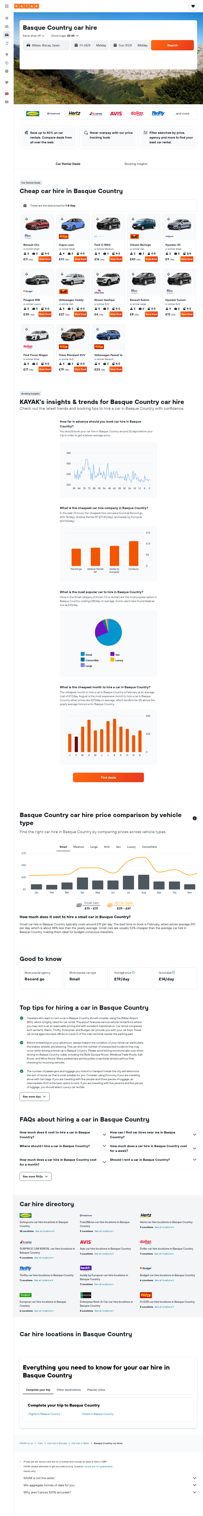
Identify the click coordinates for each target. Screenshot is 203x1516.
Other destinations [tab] (69, 1390)
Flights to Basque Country (44, 1414)
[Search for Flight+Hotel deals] (7, 43)
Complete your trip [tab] (38, 1390)
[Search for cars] (7, 35)
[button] (6, 6)
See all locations (44, 1231)
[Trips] (7, 82)
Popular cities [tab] (96, 1390)
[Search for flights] (7, 18)
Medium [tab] (78, 847)
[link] (108, 777)
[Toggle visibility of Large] (86, 665)
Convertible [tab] (149, 847)
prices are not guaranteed (98, 1466)
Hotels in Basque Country (97, 1414)
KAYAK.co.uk (26, 1443)
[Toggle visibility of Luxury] (116, 660)
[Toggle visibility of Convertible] (90, 660)
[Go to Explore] (7, 54)
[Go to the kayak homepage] (26, 6)
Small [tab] (63, 847)
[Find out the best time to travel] (7, 71)
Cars (40, 1443)
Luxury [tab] (131, 847)
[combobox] (34, 36)
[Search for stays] (7, 27)
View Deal (45, 258)
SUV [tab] (107, 847)
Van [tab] (118, 847)
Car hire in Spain (80, 1443)
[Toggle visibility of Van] (115, 654)
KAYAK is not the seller (39, 1478)
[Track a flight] (7, 63)
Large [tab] (94, 847)
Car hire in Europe (57, 1443)
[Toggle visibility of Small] (86, 654)
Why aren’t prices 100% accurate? (47, 1492)
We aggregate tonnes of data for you (49, 1485)
